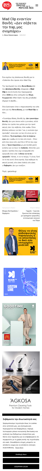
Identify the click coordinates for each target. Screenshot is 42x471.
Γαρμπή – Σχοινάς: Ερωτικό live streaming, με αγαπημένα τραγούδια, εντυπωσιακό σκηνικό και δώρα (30, 215)
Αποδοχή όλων (21, 454)
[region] (21, 443)
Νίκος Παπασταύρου (11, 35)
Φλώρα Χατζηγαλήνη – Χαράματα (10, 212)
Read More (19, 448)
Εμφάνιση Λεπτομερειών (21, 460)
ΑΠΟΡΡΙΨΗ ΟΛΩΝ (21, 467)
